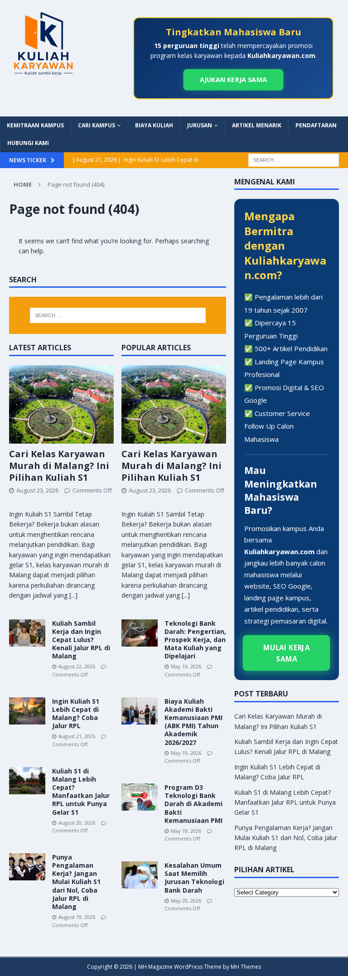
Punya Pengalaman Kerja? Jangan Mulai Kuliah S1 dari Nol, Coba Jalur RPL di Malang (76, 882)
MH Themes (246, 967)
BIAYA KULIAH (154, 125)
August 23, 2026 (37, 490)
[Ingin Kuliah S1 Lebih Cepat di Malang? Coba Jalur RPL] (27, 711)
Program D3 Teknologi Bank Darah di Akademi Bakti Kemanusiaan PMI (193, 804)
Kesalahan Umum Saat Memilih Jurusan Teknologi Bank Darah (194, 877)
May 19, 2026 (186, 666)
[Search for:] (293, 159)
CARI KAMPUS (96, 125)
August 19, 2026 (76, 916)
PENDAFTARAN (316, 125)
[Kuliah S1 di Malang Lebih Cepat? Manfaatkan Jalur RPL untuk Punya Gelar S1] (27, 780)
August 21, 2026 (76, 736)
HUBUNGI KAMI (28, 143)
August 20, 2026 (76, 822)
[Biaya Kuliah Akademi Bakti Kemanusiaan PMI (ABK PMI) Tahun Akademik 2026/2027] (139, 711)
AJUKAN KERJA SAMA (233, 79)
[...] (73, 595)
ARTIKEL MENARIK (256, 125)
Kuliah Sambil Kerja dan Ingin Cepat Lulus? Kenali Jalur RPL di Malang (81, 640)
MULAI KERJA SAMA (286, 653)
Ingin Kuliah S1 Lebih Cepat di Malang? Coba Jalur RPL (75, 713)
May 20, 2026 (186, 900)
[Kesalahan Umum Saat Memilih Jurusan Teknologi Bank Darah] (139, 875)
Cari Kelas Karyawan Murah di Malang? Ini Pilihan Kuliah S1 (59, 465)
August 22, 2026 (76, 666)
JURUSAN (199, 125)
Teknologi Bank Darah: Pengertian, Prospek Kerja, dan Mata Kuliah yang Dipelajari (195, 640)
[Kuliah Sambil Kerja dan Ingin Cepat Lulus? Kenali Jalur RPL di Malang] (27, 633)
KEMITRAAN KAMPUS (35, 125)
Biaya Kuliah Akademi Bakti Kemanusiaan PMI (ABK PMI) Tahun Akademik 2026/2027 (193, 722)
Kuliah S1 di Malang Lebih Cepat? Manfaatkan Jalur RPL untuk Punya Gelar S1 (81, 792)
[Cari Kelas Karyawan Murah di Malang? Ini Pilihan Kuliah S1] (61, 404)
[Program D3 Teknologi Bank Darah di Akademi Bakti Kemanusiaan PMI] (139, 797)
